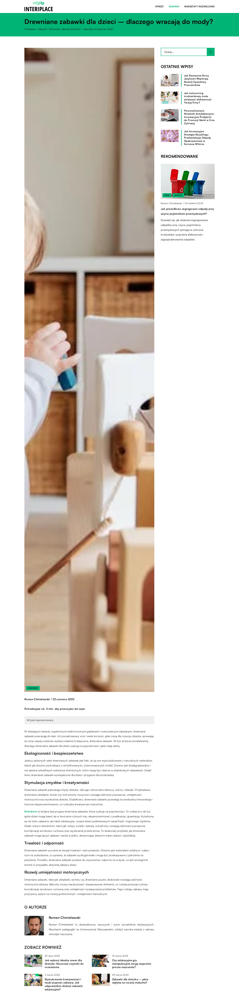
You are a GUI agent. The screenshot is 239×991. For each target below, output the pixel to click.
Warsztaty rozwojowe (199, 6)
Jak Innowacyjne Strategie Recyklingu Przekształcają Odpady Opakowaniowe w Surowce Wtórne (197, 138)
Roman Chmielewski (37, 699)
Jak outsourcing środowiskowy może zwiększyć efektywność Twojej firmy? (197, 98)
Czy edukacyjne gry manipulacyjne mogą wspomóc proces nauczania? (131, 964)
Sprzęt (159, 6)
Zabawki (174, 6)
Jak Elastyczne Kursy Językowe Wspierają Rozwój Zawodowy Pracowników (196, 80)
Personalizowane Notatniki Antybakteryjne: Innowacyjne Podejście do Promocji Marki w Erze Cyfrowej (199, 117)
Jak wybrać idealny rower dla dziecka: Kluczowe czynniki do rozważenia (64, 964)
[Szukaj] (211, 52)
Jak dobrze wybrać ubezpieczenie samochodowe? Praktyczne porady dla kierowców (185, 213)
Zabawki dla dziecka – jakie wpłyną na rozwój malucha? (130, 981)
